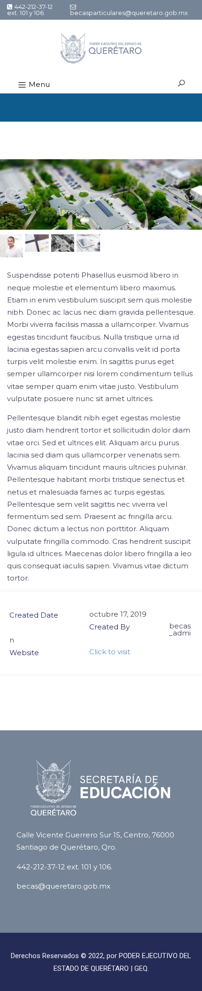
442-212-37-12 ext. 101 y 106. (30, 9)
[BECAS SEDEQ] (101, 48)
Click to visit (109, 651)
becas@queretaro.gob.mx (63, 886)
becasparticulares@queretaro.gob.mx (129, 12)
